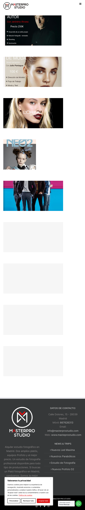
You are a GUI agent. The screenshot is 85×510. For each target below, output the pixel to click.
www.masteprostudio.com (66, 434)
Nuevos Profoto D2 (63, 469)
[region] (28, 491)
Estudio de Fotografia (63, 462)
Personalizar (13, 501)
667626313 (66, 422)
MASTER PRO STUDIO (62, 499)
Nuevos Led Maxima (63, 449)
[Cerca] (50, 479)
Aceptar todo (43, 501)
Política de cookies (25, 495)
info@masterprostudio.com (62, 430)
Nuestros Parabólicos (63, 456)
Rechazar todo (28, 501)
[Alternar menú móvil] (80, 4)
